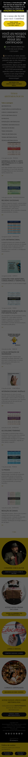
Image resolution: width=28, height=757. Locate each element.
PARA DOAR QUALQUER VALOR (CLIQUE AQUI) (14, 23)
